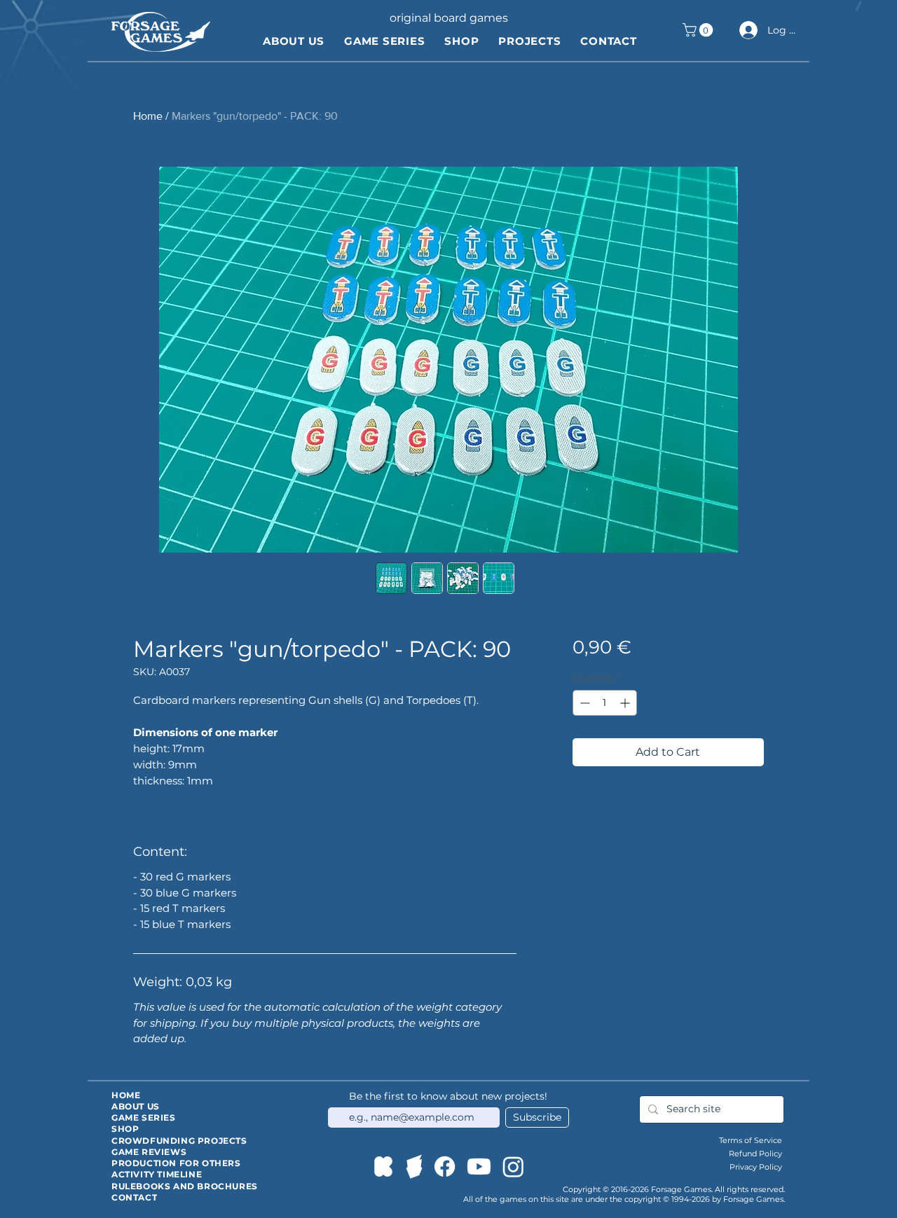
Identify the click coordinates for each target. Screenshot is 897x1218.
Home (148, 116)
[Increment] (626, 703)
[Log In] (746, 30)
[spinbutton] (604, 703)
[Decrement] (583, 703)
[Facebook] (444, 1166)
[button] (699, 30)
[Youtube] (479, 1166)
